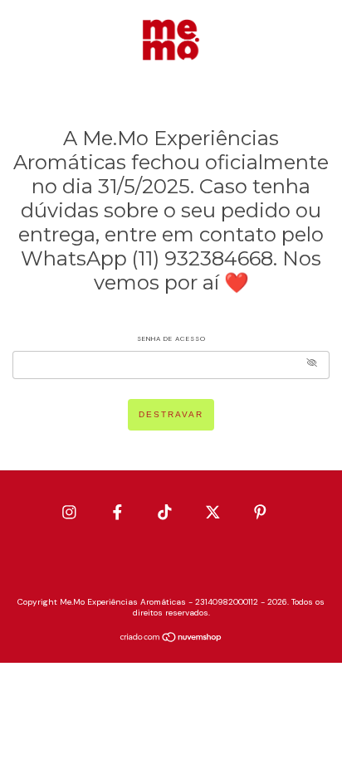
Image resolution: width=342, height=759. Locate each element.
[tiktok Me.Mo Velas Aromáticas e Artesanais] (166, 511)
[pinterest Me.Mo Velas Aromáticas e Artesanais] (260, 511)
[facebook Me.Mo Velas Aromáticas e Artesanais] (119, 511)
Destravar (171, 414)
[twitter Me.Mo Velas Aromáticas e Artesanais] (214, 511)
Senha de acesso (171, 338)
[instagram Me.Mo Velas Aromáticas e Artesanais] (71, 511)
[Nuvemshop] (171, 639)
